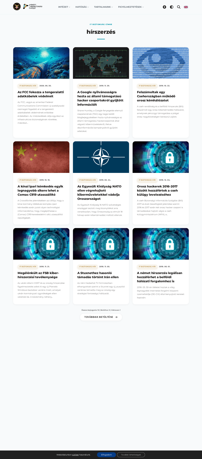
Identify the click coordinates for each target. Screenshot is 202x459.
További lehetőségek (131, 455)
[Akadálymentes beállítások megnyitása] (164, 7)
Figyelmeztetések (130, 7)
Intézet (63, 7)
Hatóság (81, 7)
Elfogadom (106, 455)
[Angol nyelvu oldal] (186, 7)
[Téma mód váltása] (172, 7)
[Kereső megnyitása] (179, 7)
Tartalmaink (102, 7)
